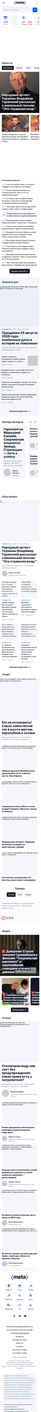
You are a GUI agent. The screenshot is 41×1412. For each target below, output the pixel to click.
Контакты (20, 1336)
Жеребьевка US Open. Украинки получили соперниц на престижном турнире (18, 844)
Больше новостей (18, 411)
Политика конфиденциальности (19, 1327)
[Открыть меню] (3, 3)
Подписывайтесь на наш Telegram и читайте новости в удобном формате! (22, 215)
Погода (37, 68)
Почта (20, 1290)
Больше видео (18, 1010)
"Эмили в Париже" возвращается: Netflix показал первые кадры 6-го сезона (13, 359)
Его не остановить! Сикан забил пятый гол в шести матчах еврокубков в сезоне (18, 728)
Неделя (28, 894)
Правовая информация (19, 1333)
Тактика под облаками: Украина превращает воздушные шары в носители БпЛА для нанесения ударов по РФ (19, 397)
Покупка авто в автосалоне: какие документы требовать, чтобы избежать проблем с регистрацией (19, 1174)
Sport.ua (19, 1343)
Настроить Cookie (20, 1350)
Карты (30, 1299)
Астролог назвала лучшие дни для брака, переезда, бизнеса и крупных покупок (19, 1256)
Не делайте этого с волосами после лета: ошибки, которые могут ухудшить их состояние (17, 372)
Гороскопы (8, 1299)
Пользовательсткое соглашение (20, 1330)
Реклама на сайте (19, 1340)
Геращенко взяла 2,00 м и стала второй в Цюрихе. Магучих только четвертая (19, 809)
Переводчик (9, 1309)
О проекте (20, 1346)
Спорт (28, 68)
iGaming (30, 1309)
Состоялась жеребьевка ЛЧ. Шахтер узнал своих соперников (18, 878)
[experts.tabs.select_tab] (31, 422)
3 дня (20, 894)
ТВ (20, 1309)
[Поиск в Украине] (35, 10)
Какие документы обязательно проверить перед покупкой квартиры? (18, 1130)
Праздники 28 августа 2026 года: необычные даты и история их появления (19, 338)
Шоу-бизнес (8, 68)
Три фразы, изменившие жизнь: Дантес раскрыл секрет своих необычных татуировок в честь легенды (29, 652)
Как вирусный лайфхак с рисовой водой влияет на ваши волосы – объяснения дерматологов (18, 905)
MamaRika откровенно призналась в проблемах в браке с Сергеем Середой (29, 607)
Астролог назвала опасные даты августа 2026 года (19, 1216)
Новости (9, 1290)
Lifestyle (19, 68)
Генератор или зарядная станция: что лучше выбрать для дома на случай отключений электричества (19, 384)
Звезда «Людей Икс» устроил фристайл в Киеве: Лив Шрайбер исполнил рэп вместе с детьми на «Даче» (15, 137)
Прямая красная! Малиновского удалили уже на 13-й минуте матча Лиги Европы (18, 773)
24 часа (11, 894)
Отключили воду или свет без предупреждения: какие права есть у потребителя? (18, 1073)
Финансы (20, 1299)
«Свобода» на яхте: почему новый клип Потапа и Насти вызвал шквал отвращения (15, 991)
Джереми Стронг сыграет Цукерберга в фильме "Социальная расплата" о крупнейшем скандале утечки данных (19, 955)
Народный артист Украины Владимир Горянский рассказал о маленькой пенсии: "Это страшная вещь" (19, 554)
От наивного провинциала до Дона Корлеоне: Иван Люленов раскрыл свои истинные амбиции (9, 650)
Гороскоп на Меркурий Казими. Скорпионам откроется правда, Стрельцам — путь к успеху (14, 443)
